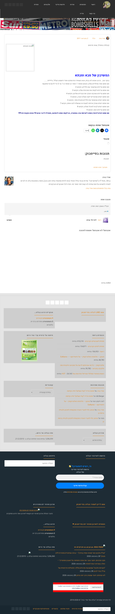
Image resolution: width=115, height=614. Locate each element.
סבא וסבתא (97, 167)
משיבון (105, 167)
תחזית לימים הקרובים (96, 346)
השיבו (9, 220)
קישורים (55, 608)
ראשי (102, 351)
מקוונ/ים (44, 318)
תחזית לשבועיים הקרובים (94, 341)
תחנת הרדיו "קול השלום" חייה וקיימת (80, 391)
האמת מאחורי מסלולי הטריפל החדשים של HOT (83, 373)
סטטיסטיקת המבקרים (41, 608)
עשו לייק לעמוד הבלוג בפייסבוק (90, 504)
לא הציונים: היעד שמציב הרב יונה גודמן (90, 575)
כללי (101, 22)
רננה (99, 220)
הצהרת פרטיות (77, 608)
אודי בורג (100, 391)
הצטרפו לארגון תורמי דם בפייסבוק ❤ (89, 524)
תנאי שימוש (64, 608)
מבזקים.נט (78, 547)
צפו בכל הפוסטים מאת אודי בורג (98, 188)
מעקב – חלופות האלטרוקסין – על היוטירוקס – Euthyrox (82, 356)
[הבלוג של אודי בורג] (106, 4)
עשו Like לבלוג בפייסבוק (92, 312)
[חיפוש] (74, 13)
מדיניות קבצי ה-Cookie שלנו (80, 588)
